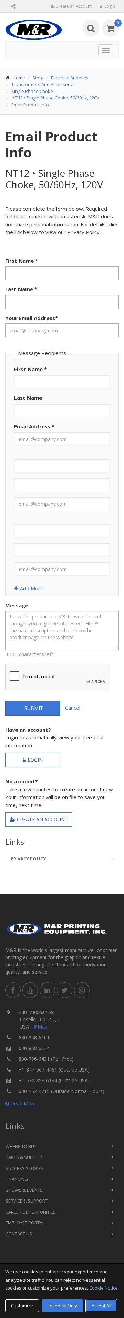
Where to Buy (21, 1146)
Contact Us (19, 1234)
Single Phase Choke (32, 91)
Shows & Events (24, 1190)
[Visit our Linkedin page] (47, 990)
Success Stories (24, 1168)
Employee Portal (25, 1223)
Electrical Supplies (70, 78)
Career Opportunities (31, 1212)
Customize (22, 1305)
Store (38, 78)
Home (19, 78)
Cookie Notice (103, 1288)
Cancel (72, 707)
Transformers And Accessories (43, 84)
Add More (31, 588)
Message (16, 605)
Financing (17, 1179)
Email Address (34, 426)
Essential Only (62, 1305)
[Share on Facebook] (13, 990)
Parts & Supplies (25, 1157)
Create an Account (42, 819)
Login (35, 759)
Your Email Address (31, 317)
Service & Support (27, 1201)
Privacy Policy (28, 859)
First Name (21, 260)
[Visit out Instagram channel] (82, 990)
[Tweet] (64, 990)
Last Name (21, 289)
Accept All (101, 1305)
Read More (23, 1103)
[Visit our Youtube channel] (30, 990)
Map (43, 1026)
